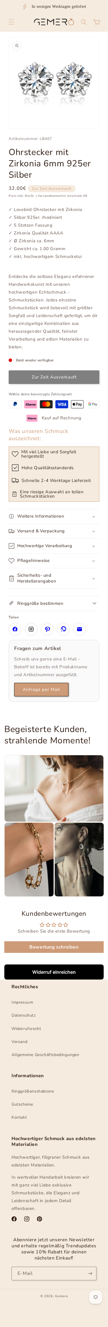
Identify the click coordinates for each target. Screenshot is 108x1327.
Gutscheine (22, 1104)
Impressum (22, 1002)
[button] (11, 22)
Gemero (61, 1296)
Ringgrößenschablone (33, 1091)
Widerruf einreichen (54, 972)
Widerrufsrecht (26, 1028)
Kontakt (19, 1117)
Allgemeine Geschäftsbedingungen (45, 1054)
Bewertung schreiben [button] (53, 947)
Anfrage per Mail (41, 689)
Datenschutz (24, 1015)
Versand (19, 1041)
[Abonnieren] (90, 1273)
